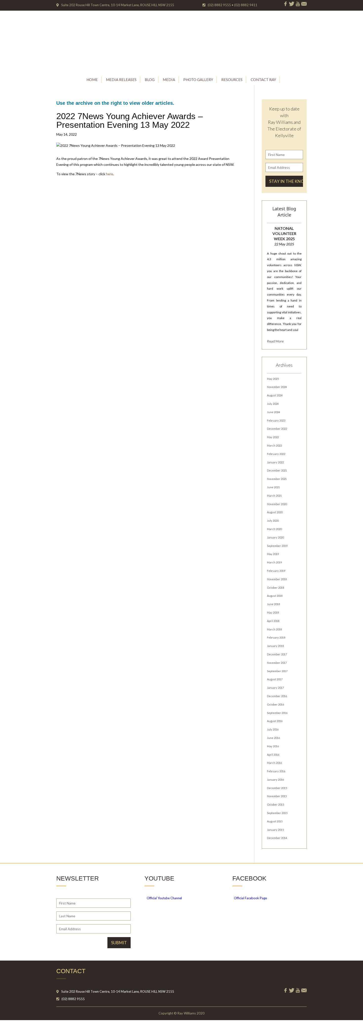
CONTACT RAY (263, 79)
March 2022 (274, 445)
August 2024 (274, 395)
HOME (92, 79)
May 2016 (273, 746)
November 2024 (277, 386)
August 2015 (274, 821)
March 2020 (274, 529)
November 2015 (277, 796)
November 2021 (277, 478)
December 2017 (277, 654)
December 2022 (277, 428)
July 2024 (273, 403)
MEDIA (169, 79)
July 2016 (273, 729)
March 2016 (274, 762)
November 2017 (277, 662)
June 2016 (273, 737)
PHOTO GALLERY (198, 79)
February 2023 (276, 420)
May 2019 (273, 554)
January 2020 (275, 537)
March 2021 (274, 495)
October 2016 (275, 704)
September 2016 (277, 712)
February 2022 (276, 453)
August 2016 (274, 721)
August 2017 (274, 679)
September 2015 (277, 813)
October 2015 (275, 804)
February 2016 (276, 771)
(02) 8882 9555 (73, 999)
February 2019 (276, 570)
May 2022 (273, 437)
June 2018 (273, 604)
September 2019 (277, 545)
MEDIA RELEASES (121, 79)
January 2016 (275, 779)
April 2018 (273, 621)
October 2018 (275, 587)
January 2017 (275, 687)
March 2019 (274, 562)
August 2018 (274, 595)
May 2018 (273, 612)
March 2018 (274, 629)
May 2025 (273, 378)
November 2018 (277, 579)
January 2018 (275, 645)
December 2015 (277, 788)
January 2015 (275, 829)
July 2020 (273, 520)
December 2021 (277, 470)
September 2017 (277, 671)
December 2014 (277, 837)
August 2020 (274, 512)
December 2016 (277, 696)
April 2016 (273, 754)
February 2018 (276, 637)
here (109, 174)
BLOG (150, 79)
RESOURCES (231, 79)
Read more (275, 341)
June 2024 (273, 412)
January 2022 (275, 462)
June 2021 (273, 487)
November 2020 (277, 504)
